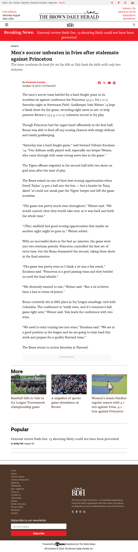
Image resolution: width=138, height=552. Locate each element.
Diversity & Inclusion (38, 2)
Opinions (15, 482)
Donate (62, 2)
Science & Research (20, 479)
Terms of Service (18, 503)
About (5, 2)
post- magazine (17, 488)
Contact (16, 2)
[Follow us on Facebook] (76, 511)
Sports (15, 46)
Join (10, 2)
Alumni (14, 512)
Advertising (16, 497)
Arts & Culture (17, 476)
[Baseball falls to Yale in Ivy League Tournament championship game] (28, 384)
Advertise (25, 2)
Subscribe (52, 2)
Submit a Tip (129, 8)
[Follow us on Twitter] (73, 511)
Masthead (15, 509)
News (13, 470)
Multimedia (16, 485)
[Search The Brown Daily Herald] (134, 25)
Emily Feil (18, 443)
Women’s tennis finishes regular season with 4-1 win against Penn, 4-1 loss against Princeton (109, 404)
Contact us (16, 494)
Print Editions (9, 11)
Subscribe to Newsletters (129, 17)
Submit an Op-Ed (126, 11)
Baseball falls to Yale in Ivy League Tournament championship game (28, 402)
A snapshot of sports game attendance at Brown (66, 402)
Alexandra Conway (35, 82)
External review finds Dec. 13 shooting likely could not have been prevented (85, 34)
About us (15, 491)
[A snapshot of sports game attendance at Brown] (69, 384)
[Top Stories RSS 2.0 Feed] (84, 511)
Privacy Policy (17, 506)
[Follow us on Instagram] (80, 511)
